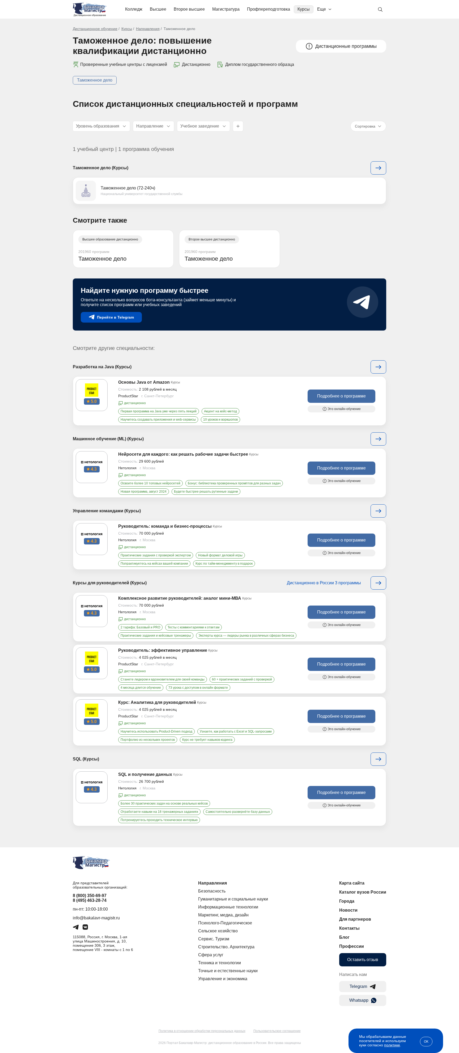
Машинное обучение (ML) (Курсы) (108, 439)
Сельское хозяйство (218, 931)
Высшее (158, 9)
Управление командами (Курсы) (107, 511)
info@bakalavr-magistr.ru (96, 918)
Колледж (133, 9)
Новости (348, 910)
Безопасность (212, 891)
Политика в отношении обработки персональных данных (202, 1031)
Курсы (304, 9)
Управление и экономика (222, 978)
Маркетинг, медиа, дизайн (223, 915)
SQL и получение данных (145, 774)
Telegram (358, 986)
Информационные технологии (228, 907)
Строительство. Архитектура (226, 947)
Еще (321, 9)
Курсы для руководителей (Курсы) (110, 583)
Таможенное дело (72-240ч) (128, 188)
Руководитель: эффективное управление (162, 650)
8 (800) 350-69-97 (90, 895)
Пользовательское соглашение (277, 1031)
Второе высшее (189, 9)
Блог (344, 937)
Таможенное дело (94, 80)
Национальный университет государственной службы (141, 194)
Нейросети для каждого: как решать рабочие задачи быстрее (183, 454)
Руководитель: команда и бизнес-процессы (165, 526)
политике (392, 1045)
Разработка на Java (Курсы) (102, 367)
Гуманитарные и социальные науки (233, 899)
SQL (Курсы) (86, 759)
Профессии (351, 946)
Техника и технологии (219, 963)
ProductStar (128, 396)
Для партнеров (355, 919)
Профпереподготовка (268, 9)
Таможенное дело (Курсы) (100, 168)
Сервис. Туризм (213, 939)
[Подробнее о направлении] (378, 168)
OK (426, 1041)
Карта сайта (351, 883)
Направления (148, 29)
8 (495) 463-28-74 (90, 900)
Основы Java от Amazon (144, 382)
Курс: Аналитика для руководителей (157, 702)
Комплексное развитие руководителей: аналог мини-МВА (179, 598)
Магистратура (226, 9)
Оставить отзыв (362, 959)
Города (346, 901)
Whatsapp (358, 1000)
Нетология (127, 468)
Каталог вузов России (362, 892)
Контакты (349, 928)
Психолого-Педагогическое (225, 923)
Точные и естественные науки (228, 971)
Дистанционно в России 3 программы (324, 583)
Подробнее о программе (341, 396)
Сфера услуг (210, 955)
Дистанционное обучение (95, 29)
